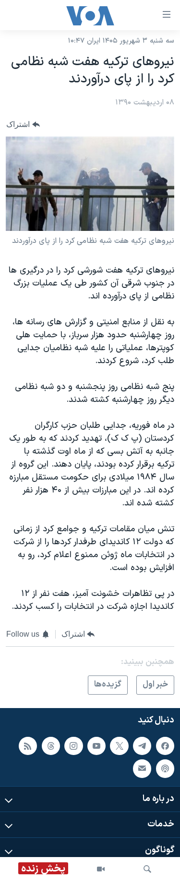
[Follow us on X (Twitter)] (119, 746)
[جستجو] (147, 869)
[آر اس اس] (28, 746)
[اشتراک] (142, 768)
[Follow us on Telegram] (142, 746)
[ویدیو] (100, 869)
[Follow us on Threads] (51, 746)
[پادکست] (165, 768)
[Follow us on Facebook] (165, 746)
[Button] (23, 124)
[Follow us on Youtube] (96, 746)
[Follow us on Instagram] (73, 746)
